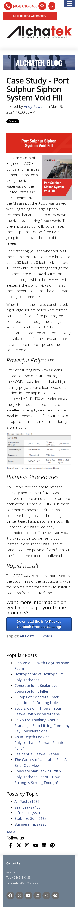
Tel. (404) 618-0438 (18, 877)
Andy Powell (34, 106)
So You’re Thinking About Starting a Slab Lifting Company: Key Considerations (42, 725)
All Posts (27, 636)
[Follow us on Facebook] (10, 845)
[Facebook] (10, 895)
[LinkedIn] (37, 895)
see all (11, 832)
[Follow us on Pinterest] (52, 845)
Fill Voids (44, 636)
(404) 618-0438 (25, 6)
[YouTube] (28, 895)
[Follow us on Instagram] (27, 845)
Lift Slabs (27, 812)
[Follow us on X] (19, 845)
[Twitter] (19, 895)
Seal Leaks (27, 807)
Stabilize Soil (30, 818)
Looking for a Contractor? (29, 15)
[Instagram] (46, 895)
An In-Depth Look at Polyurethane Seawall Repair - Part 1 (40, 742)
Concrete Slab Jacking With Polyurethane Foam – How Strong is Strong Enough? (37, 777)
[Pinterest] (55, 895)
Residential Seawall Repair (36, 754)
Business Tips (30, 824)
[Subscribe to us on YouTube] (36, 845)
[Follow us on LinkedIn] (44, 845)
